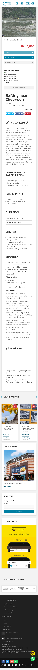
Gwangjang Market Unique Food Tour (16, 483)
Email (6, 504)
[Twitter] (7, 661)
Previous (5, 22)
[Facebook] (3, 661)
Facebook (19, 113)
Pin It (28, 113)
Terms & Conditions (10, 607)
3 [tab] (22, 34)
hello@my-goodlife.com (14, 638)
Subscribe (19, 512)
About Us (7, 620)
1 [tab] (16, 34)
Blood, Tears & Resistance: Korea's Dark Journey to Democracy (28, 429)
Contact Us (7, 626)
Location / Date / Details (12, 70)
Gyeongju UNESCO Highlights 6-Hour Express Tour (8, 428)
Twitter (10, 113)
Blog (5, 623)
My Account (8, 604)
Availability (9, 103)
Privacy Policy (8, 610)
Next (33, 22)
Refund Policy (8, 613)
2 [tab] (19, 34)
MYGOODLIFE (5, 645)
